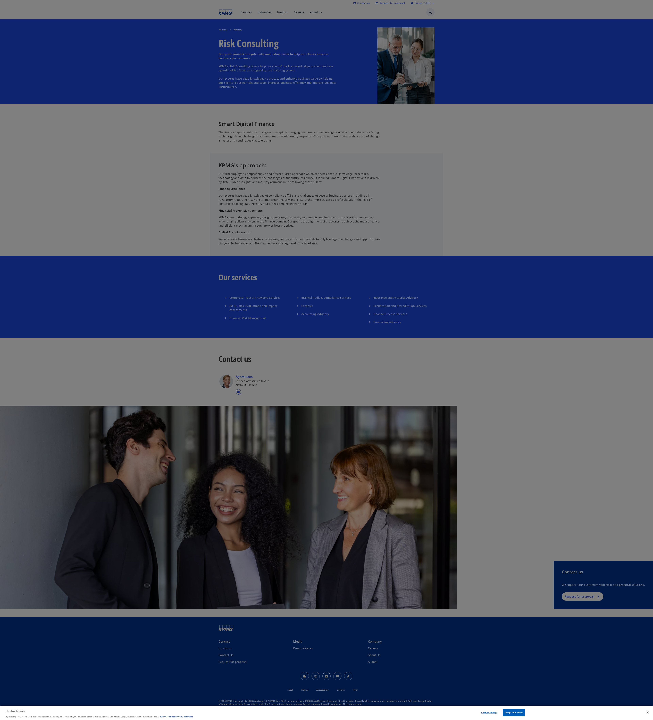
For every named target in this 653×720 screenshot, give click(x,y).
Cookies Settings (489, 712)
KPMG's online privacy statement (176, 716)
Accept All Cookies (514, 712)
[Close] (647, 712)
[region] (326, 713)
